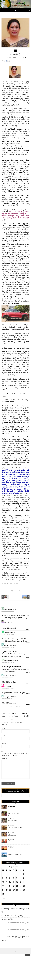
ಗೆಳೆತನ (9, 841)
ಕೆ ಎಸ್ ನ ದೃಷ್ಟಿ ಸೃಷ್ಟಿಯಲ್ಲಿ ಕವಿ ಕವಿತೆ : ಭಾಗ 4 (15, 828)
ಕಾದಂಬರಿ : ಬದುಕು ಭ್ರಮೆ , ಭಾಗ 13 (14, 814)
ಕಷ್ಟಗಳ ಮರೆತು (11, 847)
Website (4, 743)
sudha (6, 686)
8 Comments (15, 591)
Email (3, 736)
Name (3, 728)
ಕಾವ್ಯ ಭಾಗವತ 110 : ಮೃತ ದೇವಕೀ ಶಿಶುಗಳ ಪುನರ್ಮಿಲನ (14, 834)
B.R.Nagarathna (16, 57)
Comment (5, 758)
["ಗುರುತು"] (5, 597)
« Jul (3, 898)
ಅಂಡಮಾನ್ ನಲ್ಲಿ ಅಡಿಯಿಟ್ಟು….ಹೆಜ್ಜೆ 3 (15, 855)
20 (14, 886)
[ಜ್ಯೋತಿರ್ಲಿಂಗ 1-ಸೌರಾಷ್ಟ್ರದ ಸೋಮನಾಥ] (26, 597)
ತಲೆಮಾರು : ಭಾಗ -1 (12, 806)
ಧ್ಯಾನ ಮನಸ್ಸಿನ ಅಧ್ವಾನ (12, 820)
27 (14, 890)
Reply (27, 618)
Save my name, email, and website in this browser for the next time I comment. (15, 754)
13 (13, 882)
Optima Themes (20, 950)
